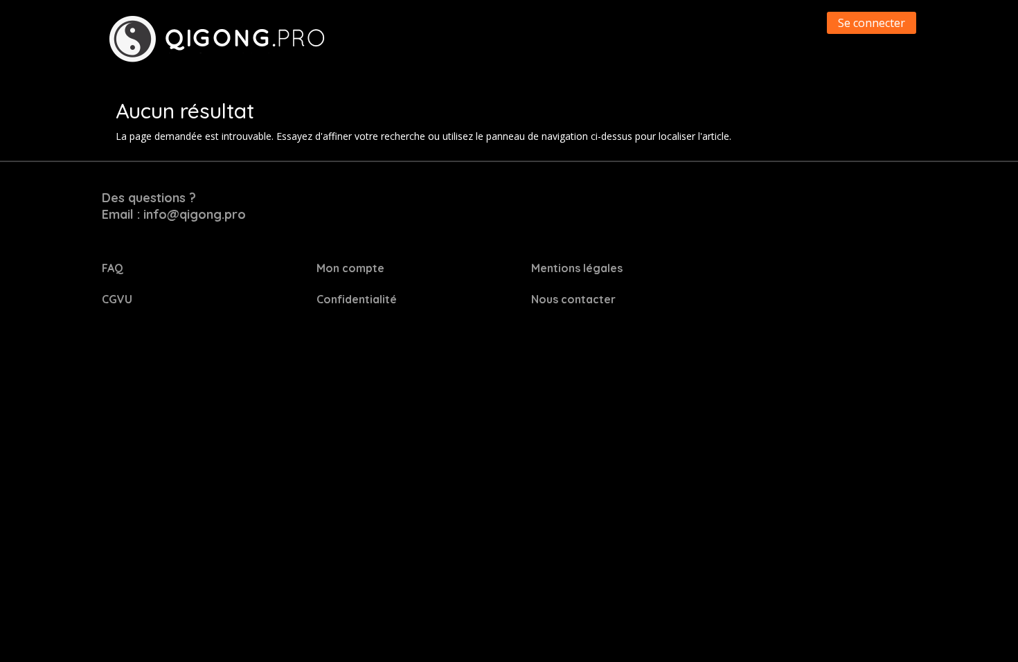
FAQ (112, 268)
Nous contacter (573, 299)
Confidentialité (356, 299)
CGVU (117, 299)
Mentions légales (577, 268)
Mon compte (350, 268)
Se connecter (871, 22)
